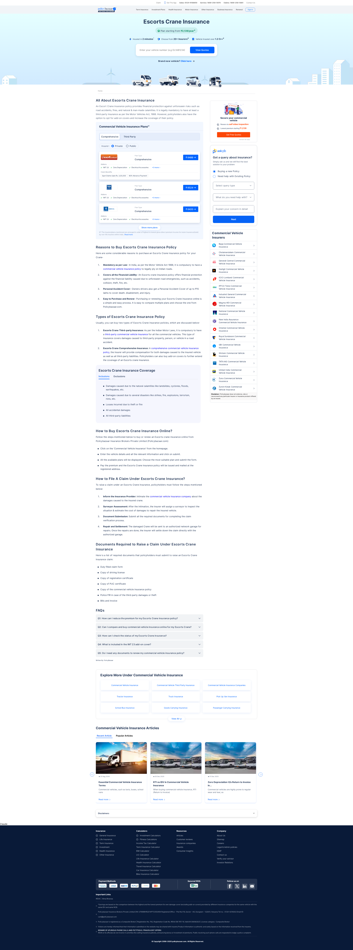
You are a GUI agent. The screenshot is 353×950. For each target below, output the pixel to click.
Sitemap (220, 839)
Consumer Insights (184, 851)
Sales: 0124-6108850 (188, 3)
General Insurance (107, 835)
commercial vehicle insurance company (170, 496)
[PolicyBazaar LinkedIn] (244, 886)
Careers (220, 843)
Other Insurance (106, 855)
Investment (104, 847)
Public (133, 146)
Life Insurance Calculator (147, 858)
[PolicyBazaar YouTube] (252, 886)
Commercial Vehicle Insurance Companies (226, 685)
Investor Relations (225, 862)
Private (119, 146)
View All (175, 718)
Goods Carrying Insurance (175, 708)
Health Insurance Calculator (148, 862)
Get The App (171, 3)
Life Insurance (105, 839)
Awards (179, 847)
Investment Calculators (150, 835)
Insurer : (105, 146)
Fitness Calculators (148, 839)
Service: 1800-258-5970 (210, 3)
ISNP (219, 851)
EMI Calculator (142, 851)
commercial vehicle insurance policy (122, 268)
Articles (179, 835)
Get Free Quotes (233, 134)
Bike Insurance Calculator (147, 874)
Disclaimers (103, 813)
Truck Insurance (176, 696)
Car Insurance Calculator (147, 870)
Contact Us (250, 3)
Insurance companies (186, 843)
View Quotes (202, 50)
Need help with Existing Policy (234, 176)
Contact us (222, 855)
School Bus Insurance (124, 708)
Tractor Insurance (125, 696)
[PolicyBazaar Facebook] (229, 886)
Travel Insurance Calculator (148, 866)
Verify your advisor (225, 858)
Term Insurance (106, 843)
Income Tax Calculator (146, 843)
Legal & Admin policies (227, 847)
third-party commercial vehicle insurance (126, 334)
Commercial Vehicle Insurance (124, 685)
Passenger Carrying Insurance (226, 708)
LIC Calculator (142, 855)
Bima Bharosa (107, 899)
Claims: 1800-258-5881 (233, 3)
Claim (158, 3)
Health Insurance (107, 851)
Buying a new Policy (228, 171)
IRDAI (98, 899)
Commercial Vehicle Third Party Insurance (175, 685)
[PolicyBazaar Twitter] (237, 886)
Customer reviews (184, 839)
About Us (221, 835)
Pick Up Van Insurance (226, 696)
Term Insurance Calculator (148, 847)
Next (233, 219)
